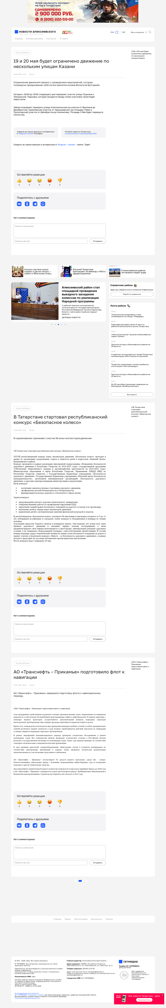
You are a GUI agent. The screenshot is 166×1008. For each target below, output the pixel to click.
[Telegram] (35, 204)
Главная (19, 38)
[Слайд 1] (51, 324)
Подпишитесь (144, 1000)
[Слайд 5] (65, 324)
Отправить (97, 241)
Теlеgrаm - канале (67, 144)
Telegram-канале (26, 133)
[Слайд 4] (61, 324)
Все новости (132, 395)
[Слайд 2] (55, 324)
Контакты (51, 38)
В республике (23, 52)
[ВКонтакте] (19, 204)
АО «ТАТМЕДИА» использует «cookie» (29, 995)
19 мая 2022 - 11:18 (20, 74)
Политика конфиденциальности (27, 998)
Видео (68, 919)
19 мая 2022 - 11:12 (20, 430)
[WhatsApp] (43, 204)
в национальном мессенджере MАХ (81, 133)
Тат (123, 32)
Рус (112, 32)
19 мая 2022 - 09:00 (20, 685)
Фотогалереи (81, 919)
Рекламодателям (34, 38)
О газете (64, 38)
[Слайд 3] (58, 324)
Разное (109, 919)
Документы (96, 919)
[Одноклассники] (27, 204)
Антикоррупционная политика (27, 993)
